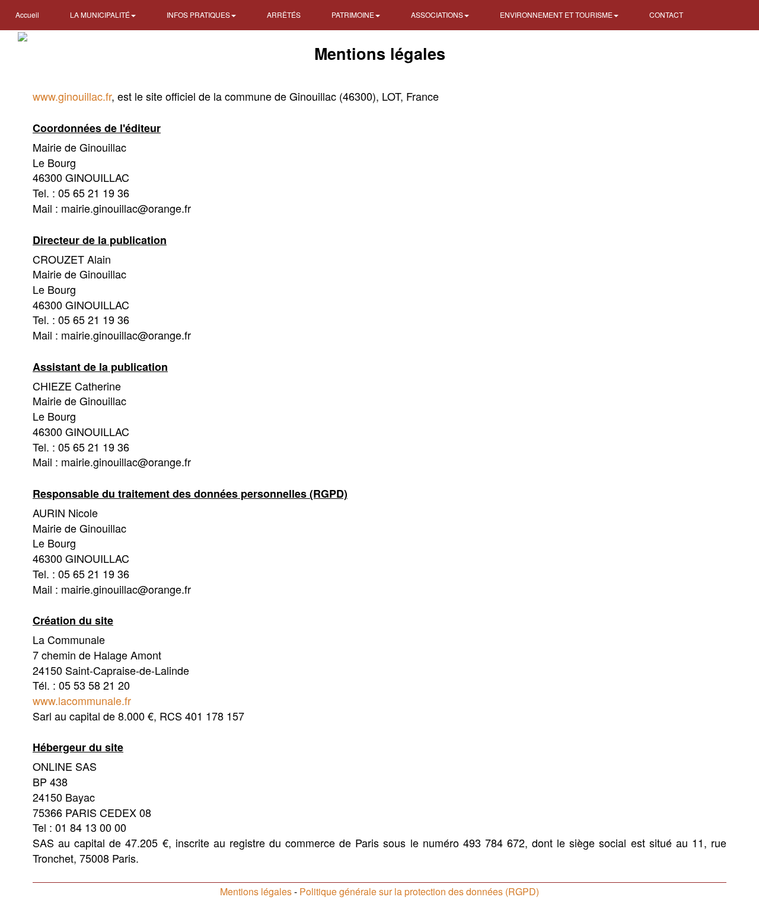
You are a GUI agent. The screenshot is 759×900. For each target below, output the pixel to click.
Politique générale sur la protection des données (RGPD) (419, 891)
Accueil (27, 14)
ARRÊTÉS (284, 14)
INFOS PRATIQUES (199, 14)
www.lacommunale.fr (82, 700)
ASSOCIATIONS (438, 14)
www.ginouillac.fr (72, 96)
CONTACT (666, 14)
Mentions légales (256, 891)
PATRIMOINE (353, 14)
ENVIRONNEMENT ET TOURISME (557, 14)
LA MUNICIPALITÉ (101, 14)
